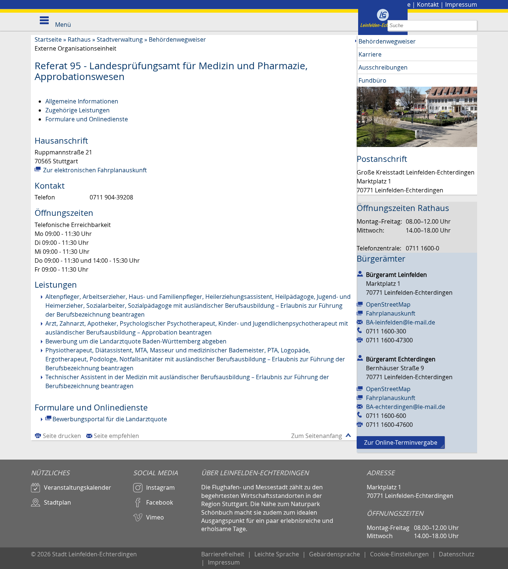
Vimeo (155, 517)
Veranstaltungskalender (77, 487)
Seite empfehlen (116, 436)
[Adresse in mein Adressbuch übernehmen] (360, 273)
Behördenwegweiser (177, 39)
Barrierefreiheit (222, 554)
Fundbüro (372, 80)
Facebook (159, 502)
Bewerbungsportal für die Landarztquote (109, 419)
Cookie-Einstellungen (399, 554)
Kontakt (428, 4)
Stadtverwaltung (120, 39)
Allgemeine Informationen (81, 101)
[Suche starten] (472, 25)
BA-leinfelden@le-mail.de (400, 322)
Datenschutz (456, 554)
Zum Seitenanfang (316, 436)
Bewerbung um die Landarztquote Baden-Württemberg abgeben (135, 341)
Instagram (160, 487)
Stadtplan (57, 502)
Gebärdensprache (334, 554)
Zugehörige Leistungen (77, 110)
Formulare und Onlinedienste (86, 119)
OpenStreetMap (388, 304)
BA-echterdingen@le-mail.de (405, 407)
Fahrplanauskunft (390, 313)
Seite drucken (62, 436)
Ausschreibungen (383, 67)
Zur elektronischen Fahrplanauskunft (94, 170)
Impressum (461, 4)
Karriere (370, 54)
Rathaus (79, 39)
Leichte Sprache (276, 554)
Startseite (48, 39)
